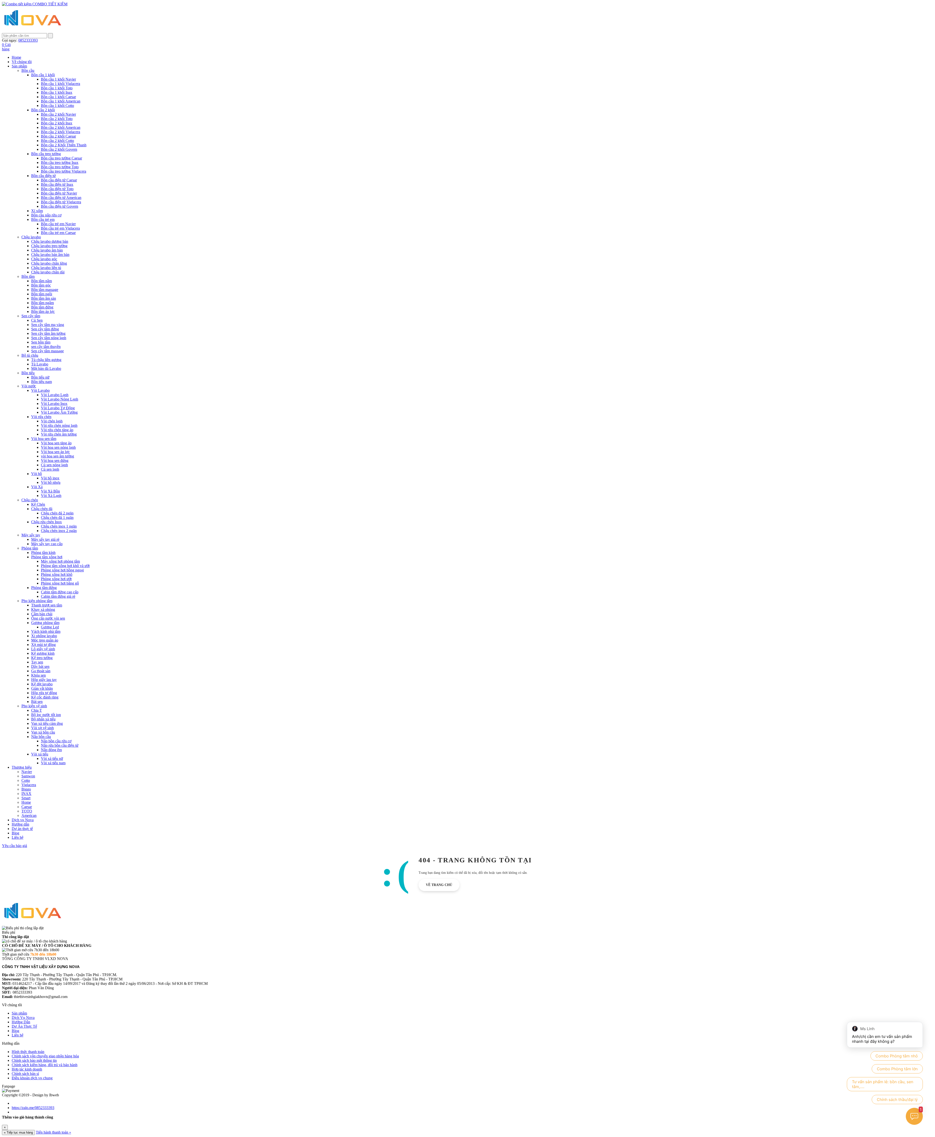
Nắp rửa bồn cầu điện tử (59, 745)
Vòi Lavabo (40, 390)
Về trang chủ (439, 885)
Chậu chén (29, 500)
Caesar (26, 807)
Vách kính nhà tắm (45, 631)
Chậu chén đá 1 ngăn (57, 517)
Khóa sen (38, 675)
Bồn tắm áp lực (43, 311)
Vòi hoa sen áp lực (55, 452)
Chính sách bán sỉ (25, 1074)
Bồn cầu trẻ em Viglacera (60, 228)
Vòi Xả (37, 487)
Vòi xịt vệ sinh (42, 728)
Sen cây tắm (30, 316)
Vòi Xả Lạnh (51, 496)
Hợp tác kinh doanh (27, 1069)
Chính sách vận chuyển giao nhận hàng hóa (45, 1056)
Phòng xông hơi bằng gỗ (60, 583)
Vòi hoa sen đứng (54, 460)
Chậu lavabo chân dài (48, 272)
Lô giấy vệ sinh (43, 649)
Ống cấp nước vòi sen (48, 618)
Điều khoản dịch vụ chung (32, 1078)
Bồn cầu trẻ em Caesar (58, 233)
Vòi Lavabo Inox (54, 403)
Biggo (26, 789)
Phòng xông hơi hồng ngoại (62, 570)
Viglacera (28, 785)
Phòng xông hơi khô (56, 574)
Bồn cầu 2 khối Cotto (57, 141)
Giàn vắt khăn (42, 688)
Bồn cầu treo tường (46, 154)
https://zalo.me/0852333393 (33, 1108)
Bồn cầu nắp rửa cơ (46, 215)
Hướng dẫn (20, 824)
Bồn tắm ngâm (42, 303)
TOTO (26, 811)
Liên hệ (17, 837)
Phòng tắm (29, 548)
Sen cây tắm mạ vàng (47, 325)
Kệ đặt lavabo (42, 684)
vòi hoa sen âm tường (57, 456)
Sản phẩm (19, 66)
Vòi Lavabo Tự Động (58, 408)
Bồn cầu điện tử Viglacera (61, 202)
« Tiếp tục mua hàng (18, 1132)
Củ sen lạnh (50, 469)
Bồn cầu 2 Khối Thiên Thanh (63, 145)
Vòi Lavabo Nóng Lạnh (59, 399)
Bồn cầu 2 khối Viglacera (60, 132)
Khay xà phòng (43, 609)
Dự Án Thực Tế (24, 1026)
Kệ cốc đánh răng (44, 697)
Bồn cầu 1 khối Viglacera (60, 84)
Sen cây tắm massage (47, 351)
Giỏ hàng (6, 47)
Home (16, 57)
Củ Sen (37, 320)
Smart (25, 798)
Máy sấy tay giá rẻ (45, 539)
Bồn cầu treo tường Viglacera (63, 171)
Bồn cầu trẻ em (43, 219)
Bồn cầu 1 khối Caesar (58, 97)
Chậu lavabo (31, 237)
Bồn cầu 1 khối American (60, 101)
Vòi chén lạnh (52, 421)
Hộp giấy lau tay (44, 680)
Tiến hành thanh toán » (53, 1132)
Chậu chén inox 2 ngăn (59, 531)
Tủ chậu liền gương (46, 360)
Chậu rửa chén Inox (46, 522)
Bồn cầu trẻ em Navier (58, 224)
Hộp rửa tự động (44, 693)
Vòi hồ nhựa (50, 482)
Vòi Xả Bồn (50, 491)
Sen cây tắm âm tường (48, 333)
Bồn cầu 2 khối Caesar (58, 136)
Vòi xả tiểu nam (53, 763)
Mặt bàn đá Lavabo (46, 368)
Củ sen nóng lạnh (54, 465)
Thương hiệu (22, 767)
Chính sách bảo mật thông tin (34, 1060)
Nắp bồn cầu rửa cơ (56, 741)
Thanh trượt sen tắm (46, 605)
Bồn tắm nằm (41, 281)
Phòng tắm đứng (44, 588)
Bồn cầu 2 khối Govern (59, 149)
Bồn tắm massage (44, 290)
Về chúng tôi (22, 62)
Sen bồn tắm (40, 342)
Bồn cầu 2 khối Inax (56, 123)
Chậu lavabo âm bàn (47, 250)
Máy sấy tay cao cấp (47, 544)
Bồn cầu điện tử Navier (59, 193)
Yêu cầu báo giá (14, 846)
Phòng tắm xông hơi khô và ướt (65, 566)
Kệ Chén (38, 504)
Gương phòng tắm (45, 623)
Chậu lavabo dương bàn (49, 241)
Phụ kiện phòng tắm (36, 601)
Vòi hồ (36, 474)
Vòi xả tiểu (39, 754)
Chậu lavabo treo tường (49, 246)
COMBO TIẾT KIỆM (49, 4)
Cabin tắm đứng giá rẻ (58, 596)
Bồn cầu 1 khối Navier (58, 79)
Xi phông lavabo (44, 636)
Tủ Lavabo (39, 364)
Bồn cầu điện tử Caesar (59, 180)
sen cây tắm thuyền (46, 347)
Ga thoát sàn (40, 671)
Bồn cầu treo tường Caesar (61, 158)
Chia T (36, 710)
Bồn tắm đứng (42, 307)
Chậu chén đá (41, 509)
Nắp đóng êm (51, 750)
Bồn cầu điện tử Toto (57, 189)
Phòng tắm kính (43, 552)
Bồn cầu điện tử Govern (59, 206)
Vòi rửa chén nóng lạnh (59, 425)
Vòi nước (28, 386)
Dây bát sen (40, 666)
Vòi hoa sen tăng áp (56, 443)
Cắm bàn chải (41, 614)
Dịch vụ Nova (23, 820)
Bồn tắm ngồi (41, 294)
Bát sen (37, 701)
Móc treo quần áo (44, 640)
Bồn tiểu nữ (40, 377)
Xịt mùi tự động (43, 645)
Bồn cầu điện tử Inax (57, 184)
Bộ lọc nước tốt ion (46, 715)
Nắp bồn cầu (41, 737)
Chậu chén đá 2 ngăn (57, 513)
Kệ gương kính (43, 653)
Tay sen (37, 662)
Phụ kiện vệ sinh (34, 706)
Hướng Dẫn (21, 1022)
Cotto (25, 780)
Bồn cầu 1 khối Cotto (57, 105)
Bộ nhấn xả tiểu (43, 719)
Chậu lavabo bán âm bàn (50, 254)
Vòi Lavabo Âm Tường (59, 412)
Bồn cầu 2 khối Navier (58, 114)
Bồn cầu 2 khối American (60, 127)
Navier (26, 772)
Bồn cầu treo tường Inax (59, 162)
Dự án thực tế (22, 829)
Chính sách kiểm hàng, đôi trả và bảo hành (44, 1065)
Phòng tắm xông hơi (46, 557)
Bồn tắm (28, 276)
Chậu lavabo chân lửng (49, 263)
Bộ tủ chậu (29, 355)
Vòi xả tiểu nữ (52, 758)
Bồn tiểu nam (41, 382)
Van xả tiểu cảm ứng (47, 723)
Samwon (28, 776)
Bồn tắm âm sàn (43, 298)
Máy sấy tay (30, 535)
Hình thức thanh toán (28, 1052)
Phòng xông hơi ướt (56, 579)
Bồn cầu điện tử (43, 176)
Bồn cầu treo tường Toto (60, 167)
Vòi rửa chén (41, 417)
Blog (15, 833)
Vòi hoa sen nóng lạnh (58, 447)
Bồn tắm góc (41, 285)
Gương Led (50, 627)
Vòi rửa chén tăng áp (57, 430)
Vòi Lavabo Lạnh (54, 395)
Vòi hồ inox (50, 478)
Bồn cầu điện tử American (61, 198)
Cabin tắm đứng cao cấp (59, 592)
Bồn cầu (27, 70)
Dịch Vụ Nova (23, 1018)
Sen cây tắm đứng (45, 329)
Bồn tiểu (28, 373)
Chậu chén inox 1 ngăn (59, 526)
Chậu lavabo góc (44, 259)
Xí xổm (37, 211)
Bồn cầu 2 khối (43, 110)
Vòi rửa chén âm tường (59, 434)
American (29, 815)
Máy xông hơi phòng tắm (60, 561)
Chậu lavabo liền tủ (46, 268)
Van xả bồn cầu (43, 732)
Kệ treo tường (42, 658)
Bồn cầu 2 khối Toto (57, 119)
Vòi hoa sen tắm (43, 439)
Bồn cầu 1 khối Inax (56, 92)
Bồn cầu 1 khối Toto (57, 88)
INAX (26, 794)
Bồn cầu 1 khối (43, 75)
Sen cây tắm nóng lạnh (48, 338)
